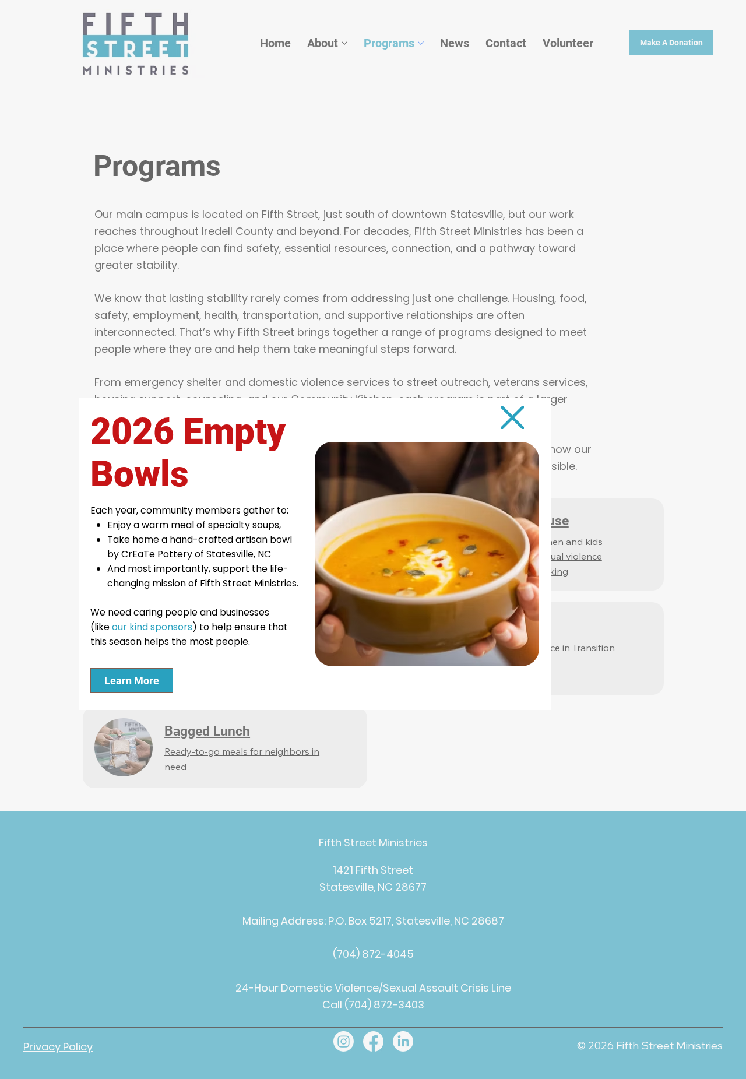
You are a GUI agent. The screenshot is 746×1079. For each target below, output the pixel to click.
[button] (512, 418)
